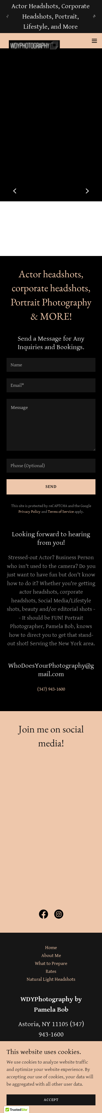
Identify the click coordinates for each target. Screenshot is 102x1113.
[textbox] (51, 365)
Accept (51, 1100)
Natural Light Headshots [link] (51, 979)
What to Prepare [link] (51, 963)
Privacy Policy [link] (29, 512)
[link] (34, 40)
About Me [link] (51, 955)
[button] (94, 40)
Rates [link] (51, 971)
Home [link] (51, 947)
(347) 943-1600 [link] (51, 689)
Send (51, 486)
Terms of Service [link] (61, 512)
